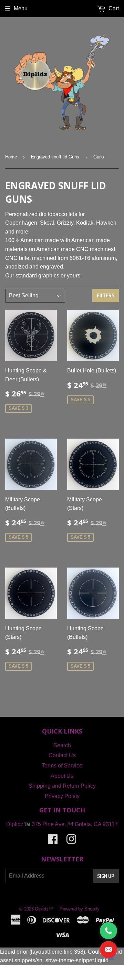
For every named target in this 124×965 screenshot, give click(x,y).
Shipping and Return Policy (62, 786)
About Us (62, 776)
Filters (105, 295)
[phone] (108, 930)
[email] (108, 949)
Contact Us (62, 755)
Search (62, 745)
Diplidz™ (44, 909)
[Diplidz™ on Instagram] (71, 841)
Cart (113, 8)
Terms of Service (62, 766)
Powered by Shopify (80, 909)
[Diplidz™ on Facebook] (53, 841)
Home (11, 156)
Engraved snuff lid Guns (55, 156)
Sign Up (105, 876)
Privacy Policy (62, 796)
